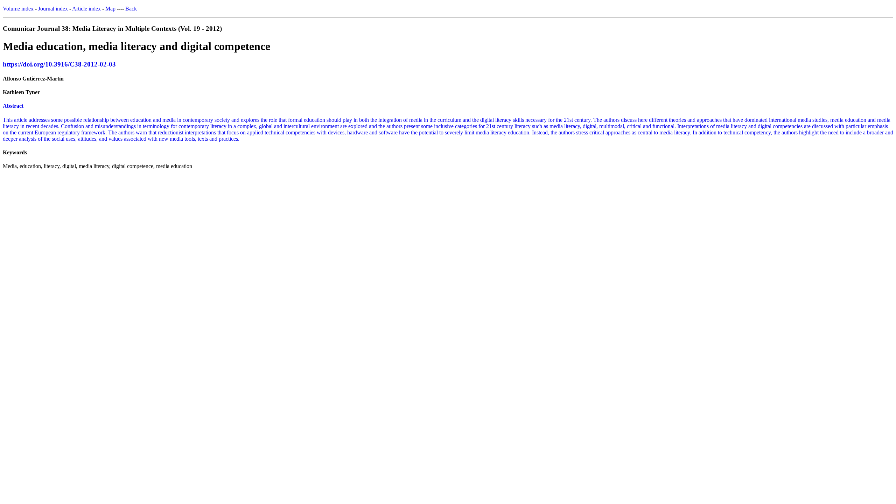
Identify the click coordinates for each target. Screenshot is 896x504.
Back (131, 9)
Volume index (18, 9)
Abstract (13, 106)
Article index (86, 9)
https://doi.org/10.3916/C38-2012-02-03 (59, 64)
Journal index (53, 9)
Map (110, 9)
